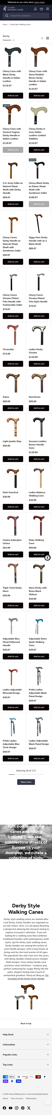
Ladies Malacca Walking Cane (37, 494)
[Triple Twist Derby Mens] (13, 573)
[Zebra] (13, 382)
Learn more (39, 2)
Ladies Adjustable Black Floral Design (39, 742)
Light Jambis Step (12, 441)
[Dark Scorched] (13, 478)
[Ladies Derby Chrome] (39, 335)
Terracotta (8, 349)
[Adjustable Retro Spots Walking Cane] (39, 624)
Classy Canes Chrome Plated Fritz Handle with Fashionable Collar (12, 300)
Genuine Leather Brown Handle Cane (37, 444)
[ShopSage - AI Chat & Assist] (47, 1101)
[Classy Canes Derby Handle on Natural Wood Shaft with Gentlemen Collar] (13, 223)
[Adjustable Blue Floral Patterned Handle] (13, 624)
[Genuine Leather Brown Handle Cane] (39, 427)
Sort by (6, 36)
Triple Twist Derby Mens (12, 589)
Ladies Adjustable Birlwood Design (12, 691)
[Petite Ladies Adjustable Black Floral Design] (39, 675)
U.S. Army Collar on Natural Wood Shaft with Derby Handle (13, 188)
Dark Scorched (10, 492)
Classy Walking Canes (17, 1094)
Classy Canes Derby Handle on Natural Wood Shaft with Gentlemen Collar (12, 244)
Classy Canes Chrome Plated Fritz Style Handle (38, 298)
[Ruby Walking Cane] (39, 525)
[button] (41, 9)
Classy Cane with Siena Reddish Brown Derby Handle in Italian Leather (38, 78)
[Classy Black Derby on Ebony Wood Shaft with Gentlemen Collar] (39, 168)
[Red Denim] (39, 382)
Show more (26, 782)
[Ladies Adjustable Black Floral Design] (39, 726)
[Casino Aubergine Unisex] (13, 525)
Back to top (26, 1023)
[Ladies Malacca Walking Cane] (39, 478)
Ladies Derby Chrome (36, 351)
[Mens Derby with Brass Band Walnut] (39, 573)
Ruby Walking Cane (36, 542)
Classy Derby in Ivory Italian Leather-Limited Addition (37, 133)
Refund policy (31, 1098)
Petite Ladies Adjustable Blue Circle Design (11, 744)
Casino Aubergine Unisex (12, 542)
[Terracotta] (13, 335)
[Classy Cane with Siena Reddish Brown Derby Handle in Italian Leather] (39, 57)
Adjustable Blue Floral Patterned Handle (11, 642)
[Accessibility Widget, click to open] (47, 557)
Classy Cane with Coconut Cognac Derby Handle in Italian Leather (12, 133)
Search (5, 1098)
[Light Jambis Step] (13, 427)
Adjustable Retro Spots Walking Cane (38, 642)
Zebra (6, 397)
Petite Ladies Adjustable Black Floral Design (38, 693)
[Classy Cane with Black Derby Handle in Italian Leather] (13, 57)
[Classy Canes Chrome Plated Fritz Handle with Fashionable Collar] (13, 280)
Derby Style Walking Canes (20, 24)
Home (5, 24)
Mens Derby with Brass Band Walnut (38, 591)
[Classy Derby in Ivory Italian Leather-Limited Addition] (39, 114)
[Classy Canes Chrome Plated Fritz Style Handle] (39, 280)
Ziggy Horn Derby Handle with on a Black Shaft (38, 240)
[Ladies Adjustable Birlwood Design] (13, 675)
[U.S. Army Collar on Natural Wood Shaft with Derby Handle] (13, 168)
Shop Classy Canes (26, 883)
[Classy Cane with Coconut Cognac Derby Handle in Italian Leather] (13, 114)
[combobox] (26, 15)
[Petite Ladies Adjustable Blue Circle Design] (13, 726)
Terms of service (17, 1098)
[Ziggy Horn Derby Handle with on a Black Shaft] (39, 223)
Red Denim (34, 397)
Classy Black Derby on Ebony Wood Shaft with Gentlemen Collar (39, 188)
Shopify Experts (42, 1094)
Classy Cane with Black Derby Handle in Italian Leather (12, 76)
